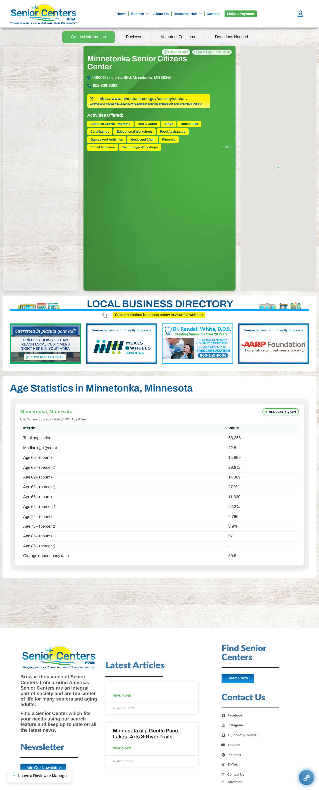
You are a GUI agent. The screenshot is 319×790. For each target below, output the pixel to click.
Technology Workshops (140, 147)
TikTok (233, 764)
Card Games (99, 131)
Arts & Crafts (147, 124)
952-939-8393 (105, 86)
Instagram (235, 725)
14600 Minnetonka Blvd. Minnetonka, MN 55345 (131, 78)
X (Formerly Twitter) (242, 735)
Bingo (168, 124)
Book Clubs (189, 124)
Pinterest (234, 755)
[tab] (88, 37)
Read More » (123, 695)
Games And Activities (106, 139)
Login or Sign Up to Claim (212, 52)
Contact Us (235, 774)
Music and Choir (142, 139)
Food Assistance (172, 131)
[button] (39, 776)
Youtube (234, 745)
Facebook (235, 715)
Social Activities (102, 147)
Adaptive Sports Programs (110, 124)
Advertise (235, 782)
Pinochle (168, 139)
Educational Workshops (135, 131)
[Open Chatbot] (307, 778)
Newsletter (42, 747)
